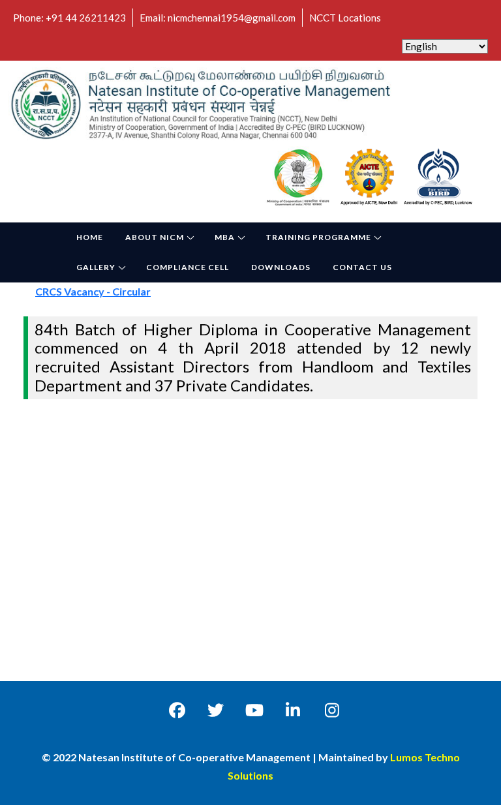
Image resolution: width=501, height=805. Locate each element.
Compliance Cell (187, 267)
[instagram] (331, 709)
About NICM (154, 237)
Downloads (281, 267)
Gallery (95, 267)
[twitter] (215, 709)
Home (89, 237)
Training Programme (318, 237)
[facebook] (177, 709)
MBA (225, 237)
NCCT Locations (345, 17)
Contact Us (362, 267)
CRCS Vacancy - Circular (101, 291)
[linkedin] (293, 709)
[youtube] (254, 709)
